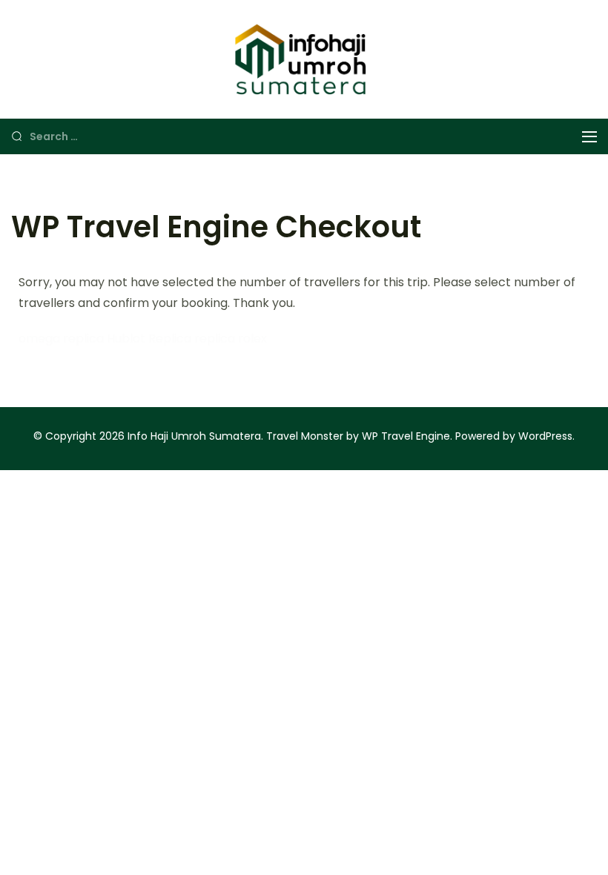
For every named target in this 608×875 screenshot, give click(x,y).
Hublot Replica (149, 338)
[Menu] (589, 136)
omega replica (61, 338)
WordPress (545, 436)
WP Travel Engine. (407, 436)
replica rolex (230, 338)
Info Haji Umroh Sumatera (194, 436)
